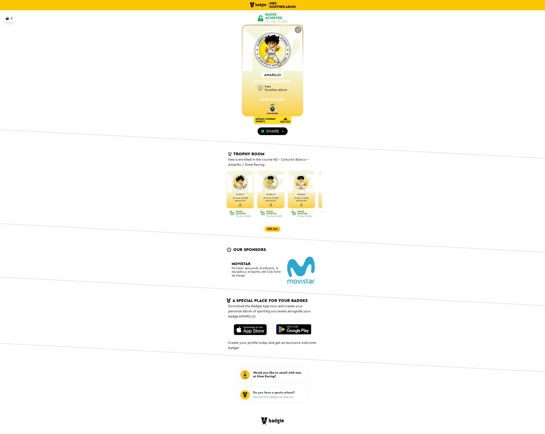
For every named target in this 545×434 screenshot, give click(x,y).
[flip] (298, 29)
